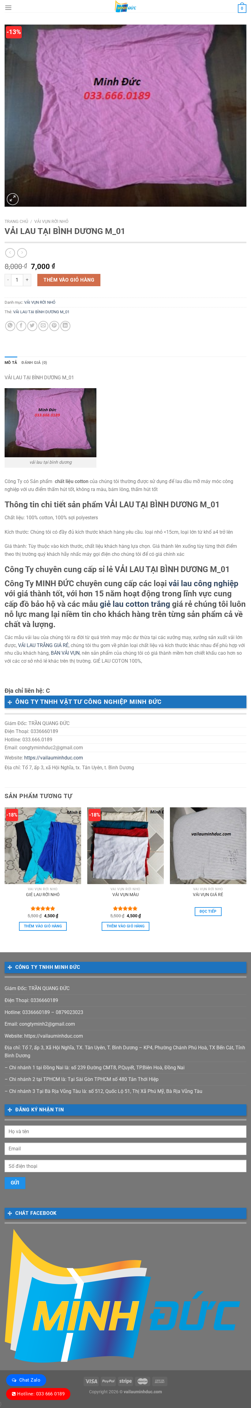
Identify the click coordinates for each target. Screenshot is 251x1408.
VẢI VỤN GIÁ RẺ (208, 894)
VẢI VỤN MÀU (125, 894)
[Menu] (8, 7)
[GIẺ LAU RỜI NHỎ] (43, 845)
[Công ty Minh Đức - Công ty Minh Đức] (125, 6)
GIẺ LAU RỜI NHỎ (43, 894)
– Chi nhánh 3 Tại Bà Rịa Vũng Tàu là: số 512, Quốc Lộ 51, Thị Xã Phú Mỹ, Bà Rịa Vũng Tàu (103, 1091)
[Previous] (4, 874)
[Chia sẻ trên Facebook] (21, 326)
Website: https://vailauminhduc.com (44, 1036)
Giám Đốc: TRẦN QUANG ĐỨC (37, 988)
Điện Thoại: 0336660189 (31, 1000)
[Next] (246, 874)
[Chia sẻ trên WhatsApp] (10, 326)
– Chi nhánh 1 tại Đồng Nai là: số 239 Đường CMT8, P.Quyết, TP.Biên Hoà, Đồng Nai (95, 1068)
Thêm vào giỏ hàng (68, 280)
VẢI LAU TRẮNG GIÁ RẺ (43, 645)
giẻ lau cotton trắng (135, 604)
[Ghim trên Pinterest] (54, 326)
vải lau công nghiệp (203, 583)
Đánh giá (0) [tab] (34, 362)
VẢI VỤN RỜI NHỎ (51, 221)
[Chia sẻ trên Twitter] (32, 326)
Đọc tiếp (208, 911)
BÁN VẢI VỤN (65, 653)
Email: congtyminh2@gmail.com (40, 1024)
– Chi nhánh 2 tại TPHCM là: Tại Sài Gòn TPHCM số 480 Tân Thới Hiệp (82, 1079)
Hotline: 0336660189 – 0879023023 (44, 1012)
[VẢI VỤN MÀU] (125, 845)
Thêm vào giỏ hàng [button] (43, 926)
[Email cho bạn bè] (43, 326)
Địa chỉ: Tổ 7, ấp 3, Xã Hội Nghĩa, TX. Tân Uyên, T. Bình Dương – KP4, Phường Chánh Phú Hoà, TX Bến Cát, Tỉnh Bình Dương (125, 1052)
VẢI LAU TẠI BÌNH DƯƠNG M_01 (41, 312)
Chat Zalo (29, 1380)
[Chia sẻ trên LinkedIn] (65, 326)
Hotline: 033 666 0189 (41, 1394)
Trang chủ (16, 221)
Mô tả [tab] (11, 362)
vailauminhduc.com (143, 1391)
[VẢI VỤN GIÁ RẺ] (208, 845)
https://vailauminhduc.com (53, 758)
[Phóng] (13, 199)
